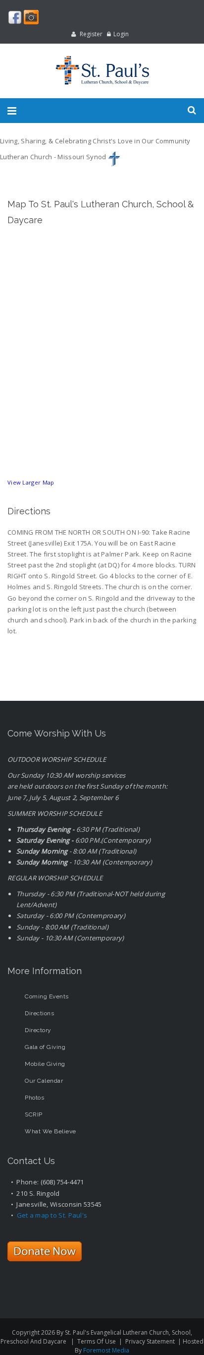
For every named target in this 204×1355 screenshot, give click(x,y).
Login (121, 34)
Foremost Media (106, 1350)
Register (91, 34)
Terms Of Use (96, 1341)
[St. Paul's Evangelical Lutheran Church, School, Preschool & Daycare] (102, 71)
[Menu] (12, 110)
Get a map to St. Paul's (52, 1215)
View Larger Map (30, 482)
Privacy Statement (150, 1341)
